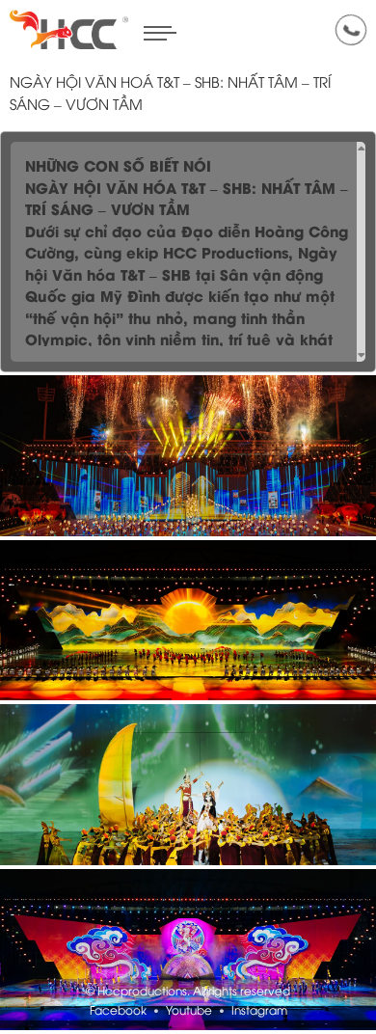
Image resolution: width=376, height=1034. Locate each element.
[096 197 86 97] (351, 29)
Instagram (259, 1011)
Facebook (118, 1011)
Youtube (189, 1011)
